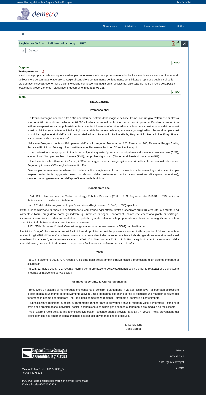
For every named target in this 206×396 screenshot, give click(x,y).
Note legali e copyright (171, 362)
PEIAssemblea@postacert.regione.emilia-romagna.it (58, 381)
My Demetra (184, 2)
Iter (23, 50)
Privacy (180, 350)
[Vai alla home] (22, 34)
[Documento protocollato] (43, 71)
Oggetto (33, 50)
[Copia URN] (177, 43)
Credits (180, 368)
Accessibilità (177, 356)
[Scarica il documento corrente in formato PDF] (173, 44)
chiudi (176, 62)
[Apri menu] (184, 44)
